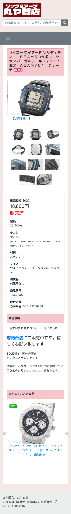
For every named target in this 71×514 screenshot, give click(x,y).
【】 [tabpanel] (21, 118)
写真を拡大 (21, 118)
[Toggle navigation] (8, 38)
